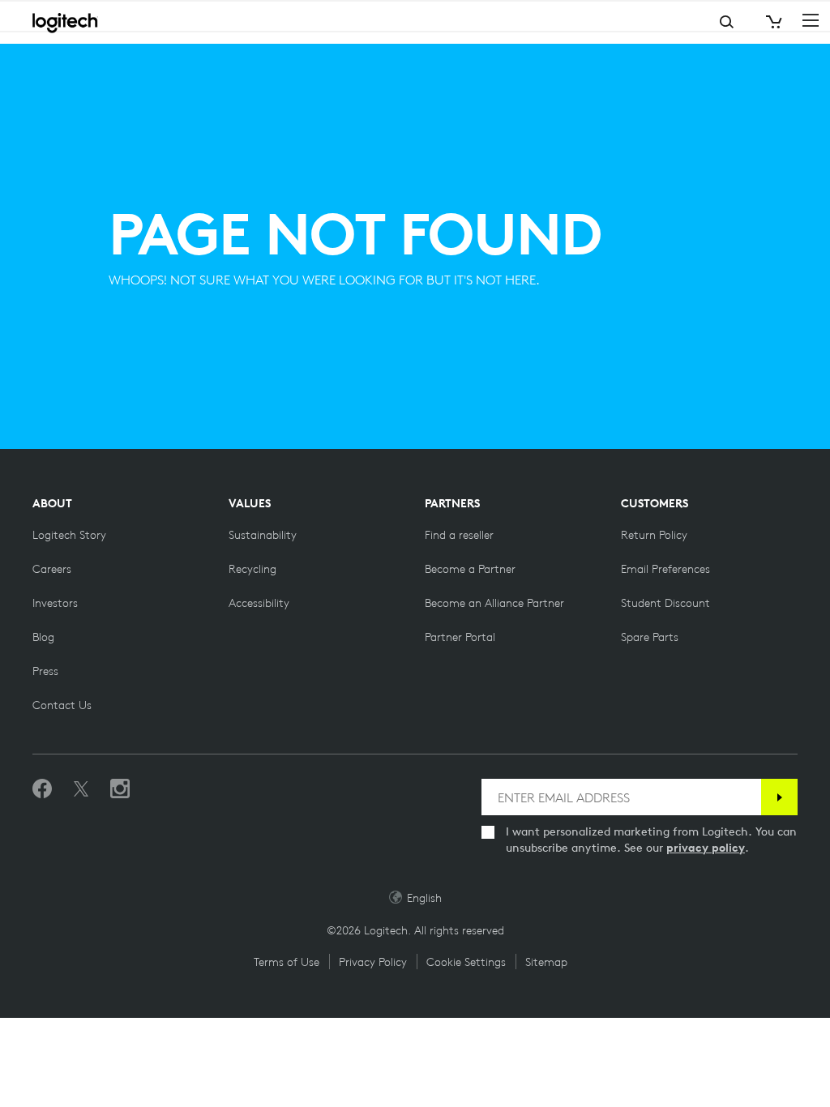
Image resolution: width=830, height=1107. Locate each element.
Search (662, 22)
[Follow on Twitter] (81, 789)
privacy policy (705, 847)
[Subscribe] (779, 797)
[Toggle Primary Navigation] (810, 19)
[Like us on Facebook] (42, 789)
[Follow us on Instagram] (120, 789)
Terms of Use (286, 962)
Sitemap (546, 962)
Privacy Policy (373, 962)
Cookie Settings (466, 962)
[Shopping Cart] (772, 22)
